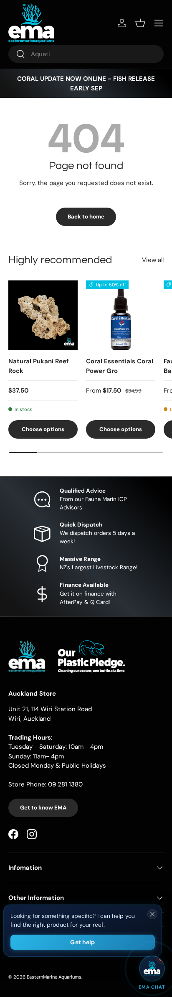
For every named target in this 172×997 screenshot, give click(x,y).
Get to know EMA (43, 807)
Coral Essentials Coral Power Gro (119, 366)
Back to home (86, 216)
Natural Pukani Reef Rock (38, 366)
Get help (82, 942)
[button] (140, 23)
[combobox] (86, 54)
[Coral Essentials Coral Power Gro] (120, 315)
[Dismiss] (152, 914)
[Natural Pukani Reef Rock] (43, 315)
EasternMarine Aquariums (54, 977)
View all (153, 260)
